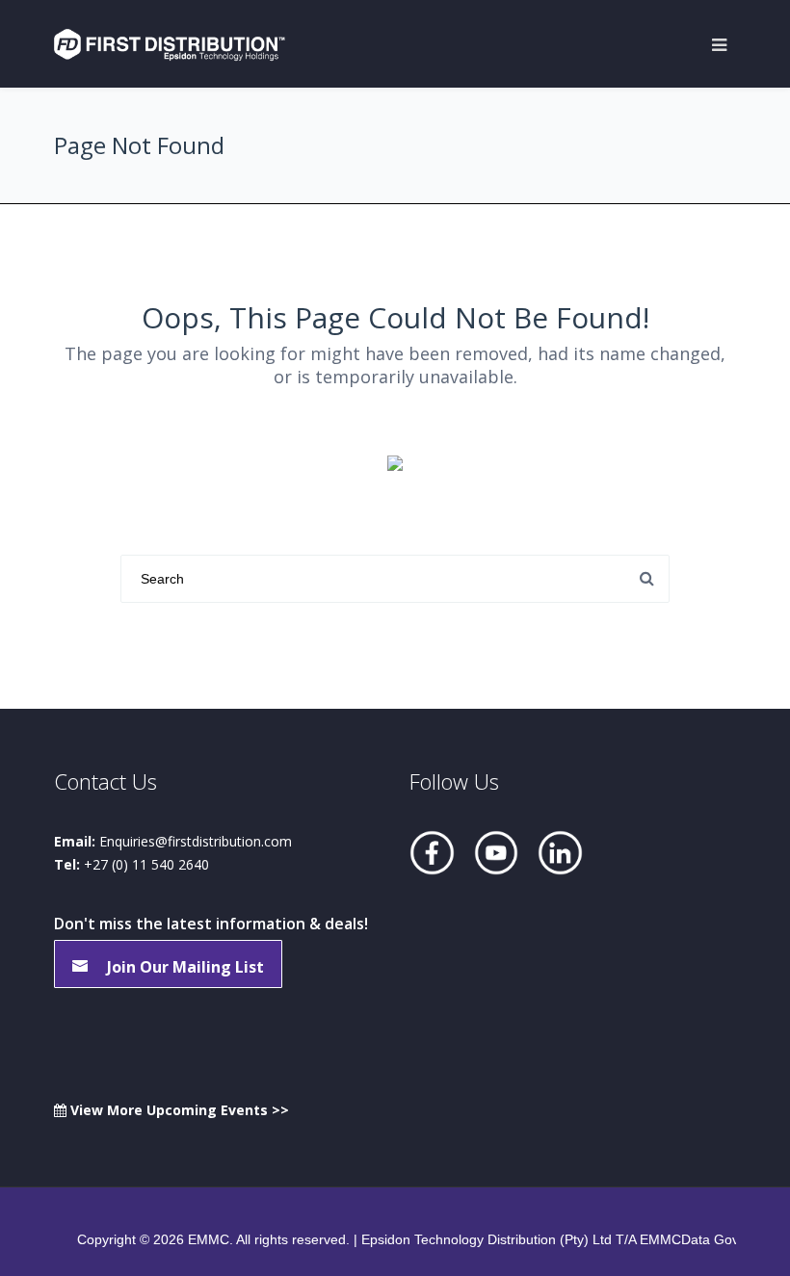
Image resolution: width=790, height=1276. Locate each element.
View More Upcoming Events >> (177, 1110)
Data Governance (735, 1239)
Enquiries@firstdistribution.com (195, 841)
